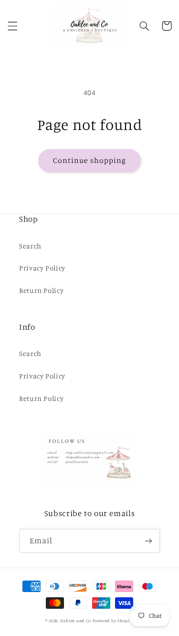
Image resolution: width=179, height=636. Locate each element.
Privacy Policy (42, 268)
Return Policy (41, 290)
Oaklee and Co (76, 620)
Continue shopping (89, 160)
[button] (12, 26)
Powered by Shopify (113, 620)
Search (30, 246)
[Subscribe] (148, 540)
